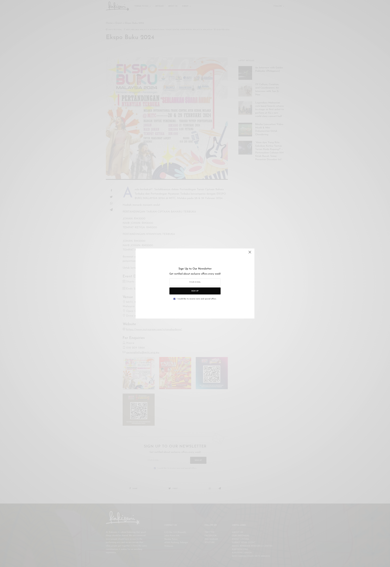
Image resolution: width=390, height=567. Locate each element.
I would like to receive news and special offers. (196, 299)
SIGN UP (195, 291)
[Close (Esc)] (250, 253)
